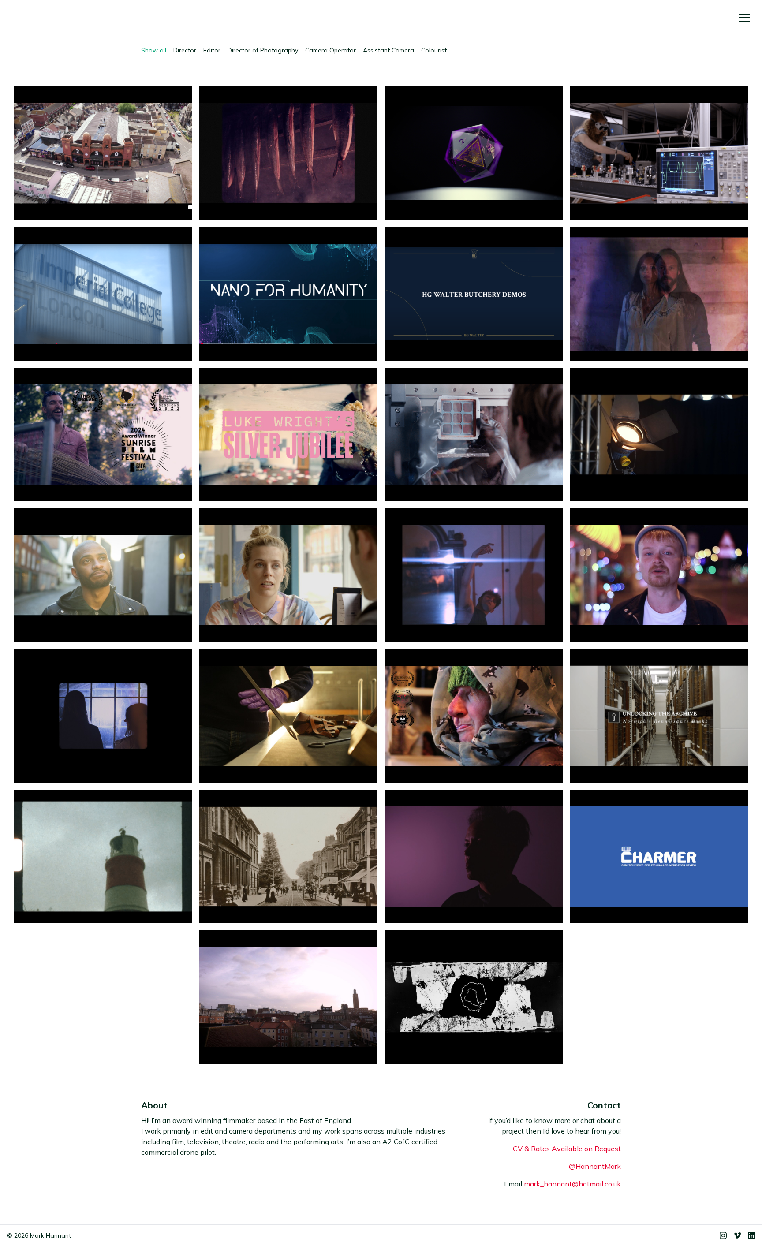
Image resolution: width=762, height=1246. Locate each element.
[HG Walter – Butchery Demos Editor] (474, 294)
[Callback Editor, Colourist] (288, 575)
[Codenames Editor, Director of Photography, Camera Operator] (103, 575)
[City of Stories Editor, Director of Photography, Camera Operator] (288, 997)
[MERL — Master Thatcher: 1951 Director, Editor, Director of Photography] (288, 716)
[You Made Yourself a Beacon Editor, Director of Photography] (103, 856)
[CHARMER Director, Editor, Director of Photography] (659, 856)
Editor (211, 50)
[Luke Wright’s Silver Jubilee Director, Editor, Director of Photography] (288, 434)
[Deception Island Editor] (474, 997)
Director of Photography (263, 50)
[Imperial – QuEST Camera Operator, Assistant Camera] (659, 153)
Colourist (434, 50)
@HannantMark (595, 1166)
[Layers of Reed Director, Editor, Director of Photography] (103, 434)
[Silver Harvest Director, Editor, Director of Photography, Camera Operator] (288, 153)
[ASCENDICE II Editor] (474, 153)
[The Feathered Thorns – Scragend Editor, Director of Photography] (103, 716)
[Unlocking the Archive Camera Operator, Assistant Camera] (659, 716)
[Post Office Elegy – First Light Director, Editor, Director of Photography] (288, 856)
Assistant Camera (388, 50)
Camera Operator (330, 50)
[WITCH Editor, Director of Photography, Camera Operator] (659, 294)
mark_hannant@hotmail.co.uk (572, 1183)
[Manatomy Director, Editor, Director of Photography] (659, 575)
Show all (153, 50)
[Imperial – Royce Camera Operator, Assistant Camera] (103, 294)
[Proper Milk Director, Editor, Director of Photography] (474, 716)
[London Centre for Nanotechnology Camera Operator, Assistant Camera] (288, 294)
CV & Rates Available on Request (567, 1148)
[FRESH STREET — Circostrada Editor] (103, 153)
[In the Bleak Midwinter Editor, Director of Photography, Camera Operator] (474, 575)
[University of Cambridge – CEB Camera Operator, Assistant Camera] (474, 434)
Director (184, 50)
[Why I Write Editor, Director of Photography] (474, 856)
